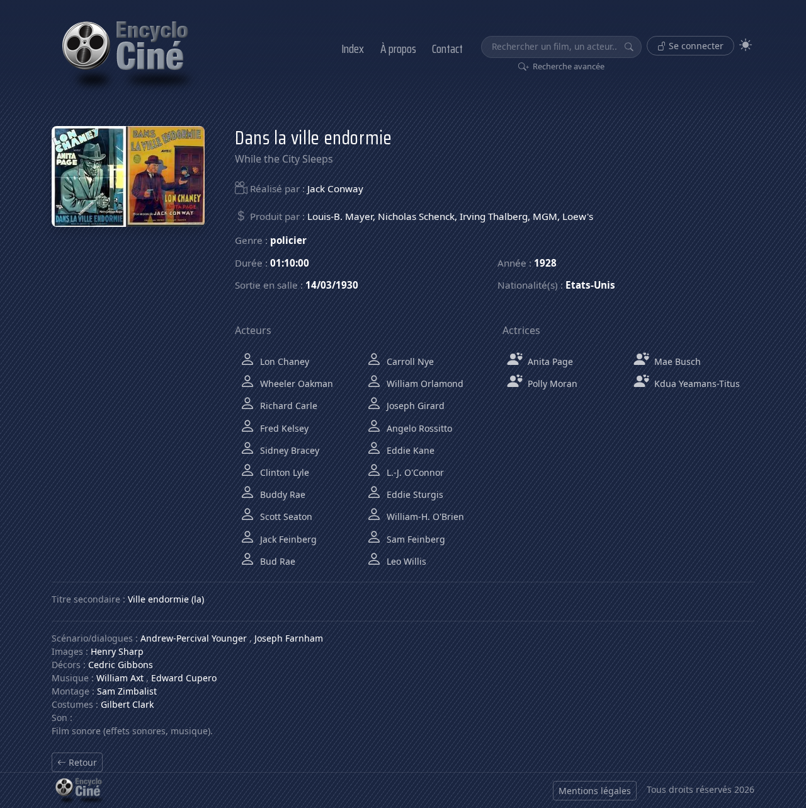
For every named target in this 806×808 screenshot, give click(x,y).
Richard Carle (287, 406)
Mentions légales (595, 791)
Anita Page (549, 361)
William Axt (120, 678)
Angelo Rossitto (418, 428)
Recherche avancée (567, 66)
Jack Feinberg (287, 539)
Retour (81, 762)
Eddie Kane (409, 450)
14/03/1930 (331, 285)
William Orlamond (423, 384)
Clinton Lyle (283, 472)
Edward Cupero (184, 678)
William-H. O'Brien (424, 516)
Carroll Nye (409, 361)
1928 (545, 263)
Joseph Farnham (288, 638)
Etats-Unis (590, 285)
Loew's (577, 216)
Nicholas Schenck (416, 216)
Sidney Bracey (288, 450)
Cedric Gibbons (120, 665)
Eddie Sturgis (413, 494)
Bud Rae (276, 561)
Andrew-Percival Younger (193, 638)
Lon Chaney (283, 361)
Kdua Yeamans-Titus (696, 384)
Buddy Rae (281, 494)
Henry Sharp (117, 651)
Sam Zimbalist (127, 691)
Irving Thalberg (494, 216)
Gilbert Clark (127, 704)
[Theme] (745, 45)
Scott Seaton (285, 516)
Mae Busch (676, 361)
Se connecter (695, 46)
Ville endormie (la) (166, 599)
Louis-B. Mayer (340, 216)
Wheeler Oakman (295, 384)
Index (352, 48)
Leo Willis (405, 561)
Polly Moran (551, 384)
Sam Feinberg (414, 539)
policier (288, 240)
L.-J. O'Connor (414, 472)
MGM (545, 216)
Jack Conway (335, 188)
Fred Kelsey (283, 428)
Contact (447, 48)
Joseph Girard (414, 406)
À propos (398, 48)
